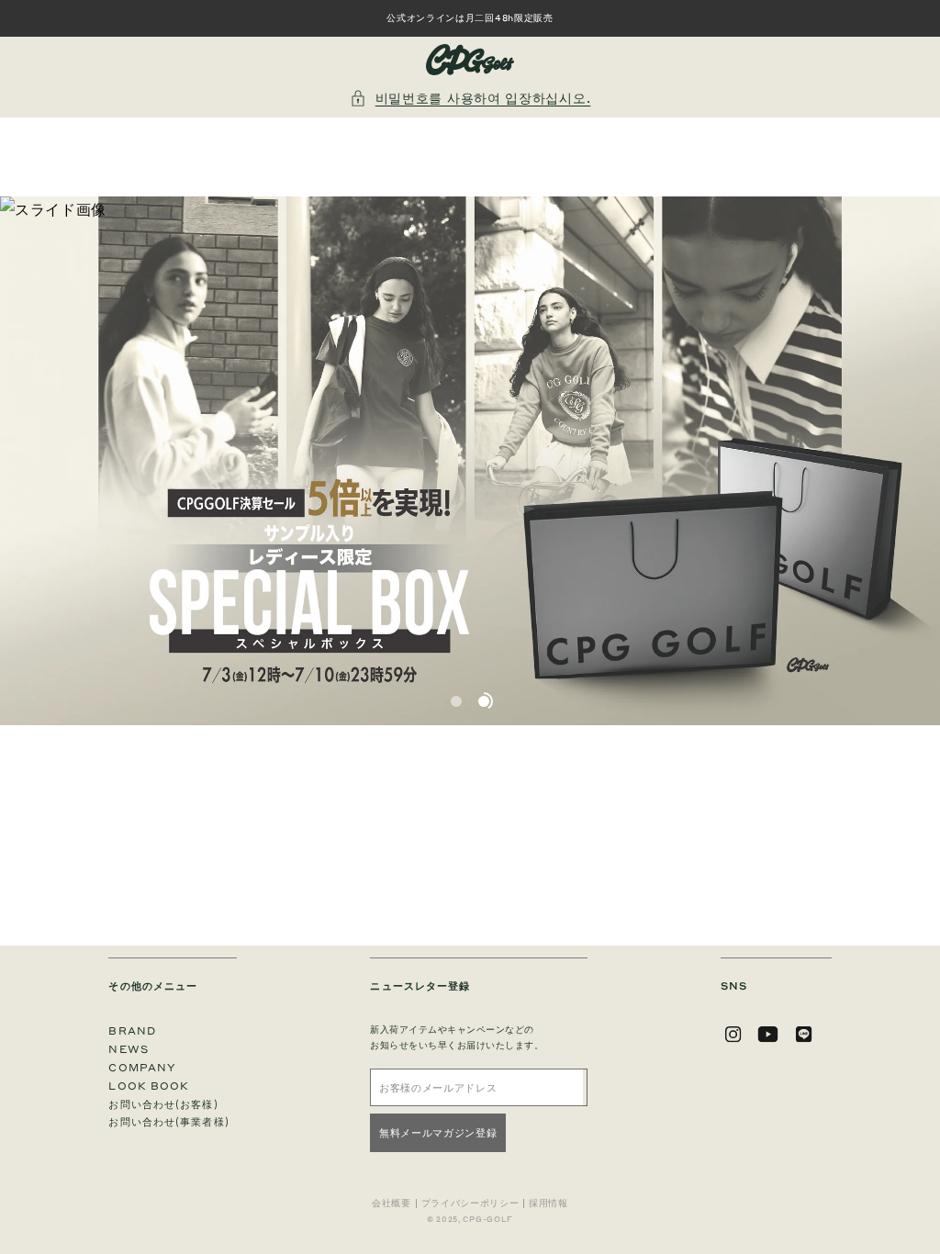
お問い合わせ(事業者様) (168, 1121)
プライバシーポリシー (470, 1203)
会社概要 (391, 1203)
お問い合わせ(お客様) (163, 1104)
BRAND (132, 1030)
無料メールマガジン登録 (438, 1132)
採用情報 (548, 1203)
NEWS (128, 1049)
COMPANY (142, 1067)
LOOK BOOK (148, 1085)
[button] (470, 97)
